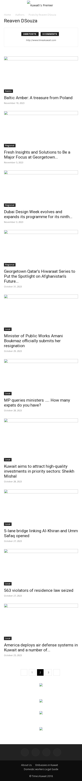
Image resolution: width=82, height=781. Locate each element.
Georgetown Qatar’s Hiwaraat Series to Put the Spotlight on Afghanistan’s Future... (39, 276)
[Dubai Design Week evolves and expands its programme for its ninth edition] (41, 188)
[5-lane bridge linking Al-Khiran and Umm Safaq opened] (41, 507)
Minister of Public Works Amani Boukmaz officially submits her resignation (33, 340)
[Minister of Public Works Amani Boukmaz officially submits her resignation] (41, 313)
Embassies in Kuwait (46, 765)
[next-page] (56, 672)
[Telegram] (46, 752)
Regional (9, 145)
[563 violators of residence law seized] (41, 567)
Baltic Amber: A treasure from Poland (38, 97)
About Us (26, 765)
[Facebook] (25, 752)
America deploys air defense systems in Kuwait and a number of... (41, 647)
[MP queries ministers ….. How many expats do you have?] (41, 377)
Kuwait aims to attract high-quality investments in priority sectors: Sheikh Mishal (39, 471)
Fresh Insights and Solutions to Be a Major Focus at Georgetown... (37, 155)
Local (7, 329)
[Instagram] (36, 752)
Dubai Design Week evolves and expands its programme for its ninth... (38, 214)
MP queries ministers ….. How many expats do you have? (37, 403)
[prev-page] (24, 672)
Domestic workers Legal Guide (41, 769)
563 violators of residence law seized (38, 590)
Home (7, 14)
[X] (57, 752)
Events (8, 91)
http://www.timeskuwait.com (41, 40)
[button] (6, 5)
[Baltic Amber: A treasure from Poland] (41, 74)
